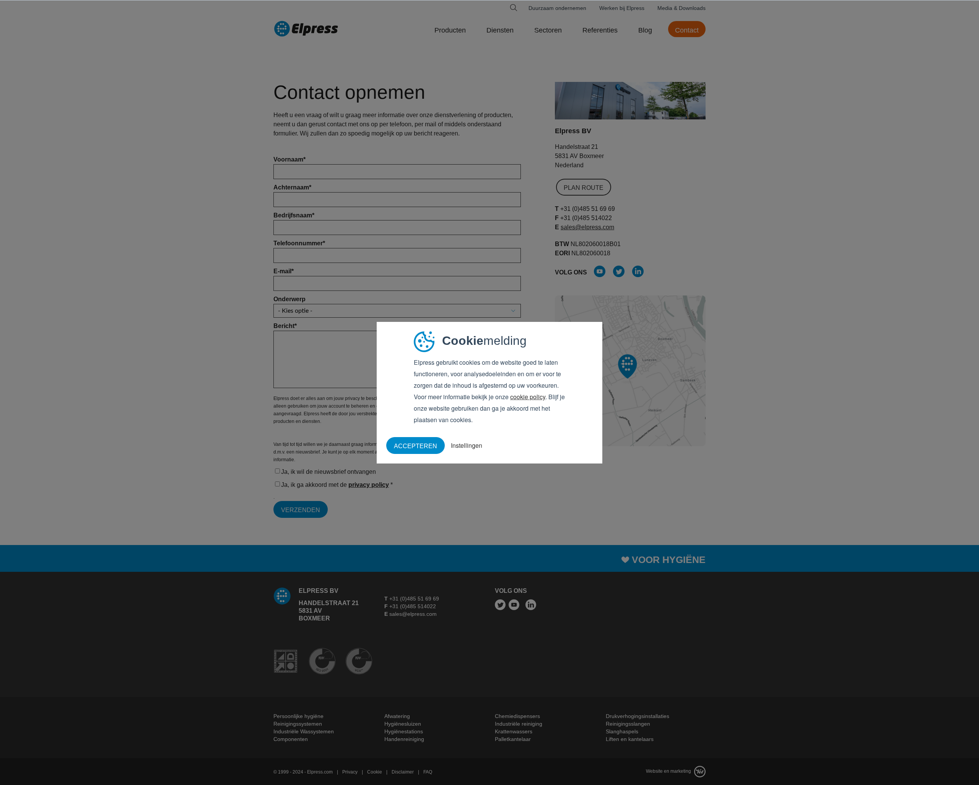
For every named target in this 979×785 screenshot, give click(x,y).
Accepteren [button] (415, 446)
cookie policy (527, 396)
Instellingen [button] (466, 445)
